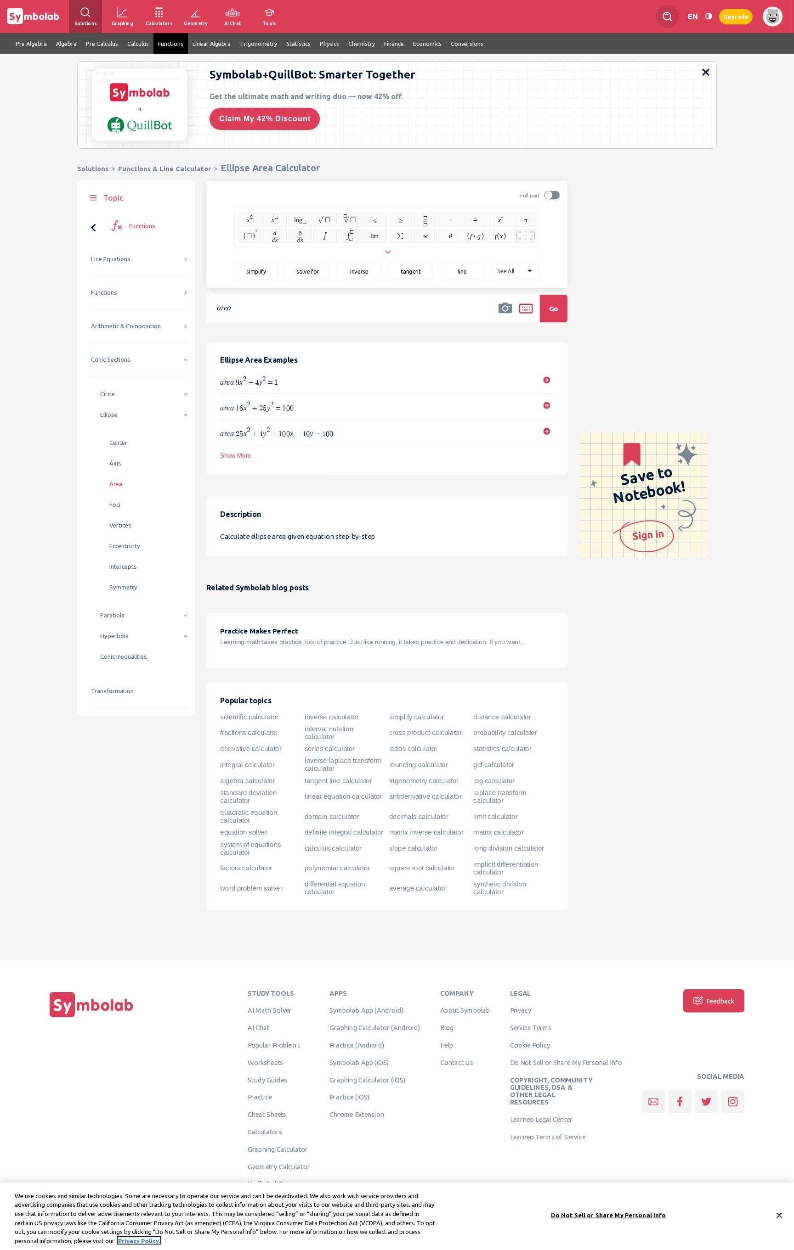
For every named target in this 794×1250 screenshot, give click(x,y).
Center (118, 442)
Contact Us (457, 1062)
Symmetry (123, 587)
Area (115, 484)
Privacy (521, 1010)
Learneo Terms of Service (548, 1136)
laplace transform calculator (499, 796)
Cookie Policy (530, 1044)
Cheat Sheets (267, 1114)
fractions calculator (249, 732)
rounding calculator (418, 764)
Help (447, 1044)
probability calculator (505, 732)
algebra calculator (247, 781)
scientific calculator (249, 716)
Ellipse (109, 414)
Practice (260, 1097)
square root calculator (422, 868)
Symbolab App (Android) (366, 1010)
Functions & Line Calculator (164, 169)
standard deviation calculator (248, 796)
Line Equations (110, 259)
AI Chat (259, 1027)
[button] (505, 314)
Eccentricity (124, 546)
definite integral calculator (344, 832)
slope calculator (413, 848)
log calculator (493, 781)
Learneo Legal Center (541, 1119)
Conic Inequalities (123, 656)
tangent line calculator (338, 781)
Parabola (112, 615)
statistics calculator (502, 748)
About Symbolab (465, 1010)
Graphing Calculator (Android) (374, 1027)
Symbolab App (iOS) (359, 1062)
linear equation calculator (343, 796)
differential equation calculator (335, 888)
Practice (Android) (356, 1044)
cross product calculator (425, 732)
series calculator (330, 748)
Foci (114, 504)
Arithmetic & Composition (126, 326)
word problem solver (251, 888)
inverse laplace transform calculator (343, 764)
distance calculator (502, 716)
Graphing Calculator (278, 1149)
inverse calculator (332, 716)
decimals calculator (418, 816)
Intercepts (123, 566)
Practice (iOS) (349, 1097)
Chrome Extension (356, 1114)
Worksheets (265, 1062)
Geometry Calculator (279, 1166)
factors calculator (246, 868)
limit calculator (495, 816)
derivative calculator (250, 748)
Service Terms (531, 1027)
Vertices (120, 525)
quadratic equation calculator (248, 816)
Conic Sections (110, 359)
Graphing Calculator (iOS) (367, 1079)
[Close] (779, 1215)
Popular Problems (274, 1044)
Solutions (92, 169)
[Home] (91, 1017)
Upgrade (736, 16)
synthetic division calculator (499, 888)
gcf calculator (493, 764)
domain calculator (332, 816)
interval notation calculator (329, 732)
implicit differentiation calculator (505, 868)
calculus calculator (333, 848)
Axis (115, 463)
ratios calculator (413, 748)
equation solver (243, 832)
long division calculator (508, 848)
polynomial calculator (337, 868)
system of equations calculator (250, 848)
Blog (447, 1027)
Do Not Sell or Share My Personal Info (566, 1062)
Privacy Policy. (139, 1240)
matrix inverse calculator (426, 832)
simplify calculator (416, 716)
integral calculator (247, 764)
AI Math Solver (269, 1010)
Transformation (112, 691)
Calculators (265, 1131)
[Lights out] (708, 16)
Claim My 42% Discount (265, 119)
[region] (397, 1216)
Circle (107, 394)
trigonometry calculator (424, 781)
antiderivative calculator (425, 796)
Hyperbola (114, 636)
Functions (104, 292)
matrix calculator (498, 832)
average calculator (417, 888)
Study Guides (267, 1079)
